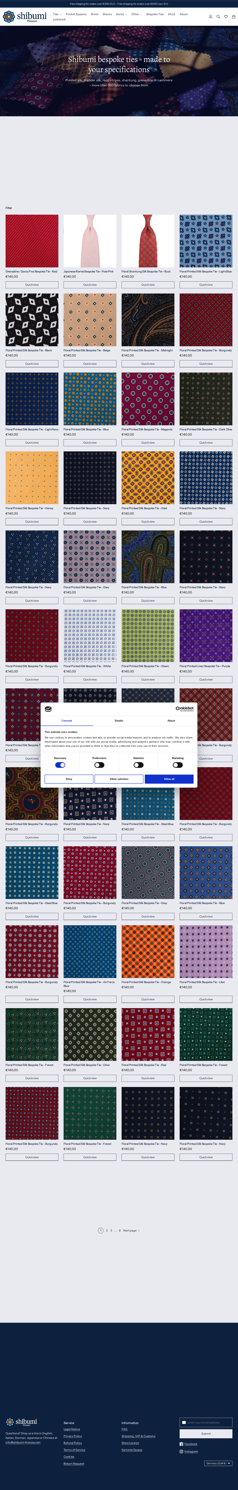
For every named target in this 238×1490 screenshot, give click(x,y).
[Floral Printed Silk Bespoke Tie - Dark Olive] (206, 399)
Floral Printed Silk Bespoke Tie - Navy (86, 508)
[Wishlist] (226, 17)
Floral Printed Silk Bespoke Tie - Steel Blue (148, 824)
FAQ (124, 1429)
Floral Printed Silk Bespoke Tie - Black (29, 350)
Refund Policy (73, 1443)
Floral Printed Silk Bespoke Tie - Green (145, 666)
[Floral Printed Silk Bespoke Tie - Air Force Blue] (90, 951)
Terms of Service (74, 1450)
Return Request (74, 1463)
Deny (69, 778)
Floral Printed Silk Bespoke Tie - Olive (87, 1065)
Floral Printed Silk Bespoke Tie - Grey (86, 587)
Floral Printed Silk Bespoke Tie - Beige (87, 350)
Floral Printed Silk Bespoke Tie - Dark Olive (206, 429)
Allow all (169, 778)
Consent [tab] (67, 720)
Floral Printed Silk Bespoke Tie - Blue (86, 429)
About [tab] (171, 720)
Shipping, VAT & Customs (138, 1436)
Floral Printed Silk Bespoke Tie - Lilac (202, 982)
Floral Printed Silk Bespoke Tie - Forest (29, 1065)
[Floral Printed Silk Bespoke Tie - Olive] (90, 1034)
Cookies (69, 1456)
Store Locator (130, 1443)
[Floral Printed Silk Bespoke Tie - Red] (148, 1034)
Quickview (32, 284)
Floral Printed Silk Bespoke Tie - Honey (29, 508)
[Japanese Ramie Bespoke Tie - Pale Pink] (90, 241)
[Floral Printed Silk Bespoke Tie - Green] (148, 635)
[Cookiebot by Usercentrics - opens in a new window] (178, 709)
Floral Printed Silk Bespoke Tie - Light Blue (206, 271)
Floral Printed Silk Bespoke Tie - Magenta (147, 429)
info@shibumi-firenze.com (23, 1442)
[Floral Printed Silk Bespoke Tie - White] (90, 635)
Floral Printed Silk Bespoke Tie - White (87, 666)
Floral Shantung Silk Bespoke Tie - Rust (146, 271)
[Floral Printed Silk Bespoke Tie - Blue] (90, 399)
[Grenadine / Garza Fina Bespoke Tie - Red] (32, 241)
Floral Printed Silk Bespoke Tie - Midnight (147, 350)
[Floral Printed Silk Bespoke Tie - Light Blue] (206, 241)
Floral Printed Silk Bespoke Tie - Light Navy (32, 429)
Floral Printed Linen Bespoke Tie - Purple (205, 666)
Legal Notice (72, 1429)
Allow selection (119, 778)
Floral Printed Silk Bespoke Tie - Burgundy (206, 350)
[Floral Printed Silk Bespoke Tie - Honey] (32, 477)
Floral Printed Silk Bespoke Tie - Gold (144, 508)
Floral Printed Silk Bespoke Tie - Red (144, 1065)
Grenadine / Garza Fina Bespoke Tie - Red (31, 271)
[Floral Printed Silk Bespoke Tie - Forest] (32, 1034)
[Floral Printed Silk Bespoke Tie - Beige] (90, 320)
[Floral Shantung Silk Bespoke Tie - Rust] (148, 241)
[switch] (99, 765)
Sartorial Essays (132, 1450)
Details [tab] (119, 720)
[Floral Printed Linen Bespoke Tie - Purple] (206, 635)
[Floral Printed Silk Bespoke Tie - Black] (32, 320)
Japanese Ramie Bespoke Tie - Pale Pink (89, 271)
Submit (206, 1433)
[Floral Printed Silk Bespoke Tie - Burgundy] (206, 320)
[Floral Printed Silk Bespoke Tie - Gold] (148, 477)
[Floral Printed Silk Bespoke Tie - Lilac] (206, 951)
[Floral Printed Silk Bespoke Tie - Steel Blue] (148, 793)
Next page (130, 1230)
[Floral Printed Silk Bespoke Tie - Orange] (148, 951)
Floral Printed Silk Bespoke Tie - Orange (146, 982)
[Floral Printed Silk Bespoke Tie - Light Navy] (32, 399)
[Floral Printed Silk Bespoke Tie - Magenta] (148, 399)
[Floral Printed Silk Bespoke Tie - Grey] (90, 556)
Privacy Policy (73, 1436)
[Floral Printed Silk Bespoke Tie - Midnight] (148, 320)
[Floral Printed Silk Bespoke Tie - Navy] (90, 477)
